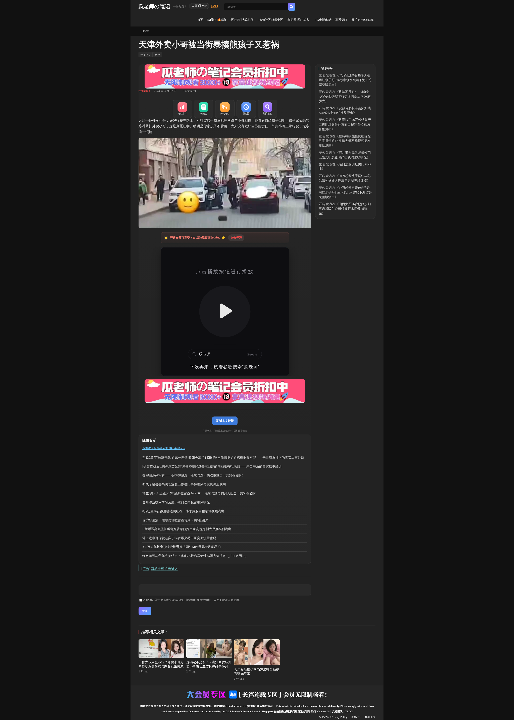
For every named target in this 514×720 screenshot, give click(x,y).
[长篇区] (203, 109)
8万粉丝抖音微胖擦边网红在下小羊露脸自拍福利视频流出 (183, 511)
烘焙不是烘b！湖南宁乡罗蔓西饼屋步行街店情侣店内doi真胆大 (345, 96)
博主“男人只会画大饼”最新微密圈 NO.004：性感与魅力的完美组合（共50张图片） (200, 493)
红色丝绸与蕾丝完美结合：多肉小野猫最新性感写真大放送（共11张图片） (195, 556)
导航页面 (370, 717)
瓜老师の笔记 (154, 6)
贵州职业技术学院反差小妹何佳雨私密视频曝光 (176, 502)
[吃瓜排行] (182, 109)
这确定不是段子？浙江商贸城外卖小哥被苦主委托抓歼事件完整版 (208, 666)
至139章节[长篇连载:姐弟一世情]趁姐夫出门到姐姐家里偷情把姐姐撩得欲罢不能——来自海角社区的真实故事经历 (223, 457)
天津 (157, 54)
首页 (200, 19)
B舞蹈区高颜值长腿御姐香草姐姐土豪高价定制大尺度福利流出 (186, 529)
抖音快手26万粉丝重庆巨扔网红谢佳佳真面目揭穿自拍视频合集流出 (345, 124)
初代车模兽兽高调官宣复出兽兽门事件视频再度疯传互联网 (184, 484)
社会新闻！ (145, 91)
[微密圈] (246, 109)
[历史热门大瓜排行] (242, 19)
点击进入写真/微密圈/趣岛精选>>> (163, 448)
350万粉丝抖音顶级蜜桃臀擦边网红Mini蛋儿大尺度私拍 (181, 547)
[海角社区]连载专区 (270, 19)
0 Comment (189, 91)
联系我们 (341, 19)
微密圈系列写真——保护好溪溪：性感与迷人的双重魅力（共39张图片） (193, 475)
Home (145, 31)
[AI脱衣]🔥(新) (216, 19)
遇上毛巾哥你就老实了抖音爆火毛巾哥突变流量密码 (179, 538)
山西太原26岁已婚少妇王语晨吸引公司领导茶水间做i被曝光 (345, 208)
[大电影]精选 (323, 19)
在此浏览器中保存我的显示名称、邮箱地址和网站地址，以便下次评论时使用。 (192, 600)
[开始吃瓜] (225, 109)
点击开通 (236, 237)
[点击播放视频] (225, 311)
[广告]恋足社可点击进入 (159, 569)
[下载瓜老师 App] (214, 6)
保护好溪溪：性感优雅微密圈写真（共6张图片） (176, 520)
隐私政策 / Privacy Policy (333, 717)
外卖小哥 (145, 54)
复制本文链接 (225, 420)
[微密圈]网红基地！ (299, 19)
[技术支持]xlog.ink (362, 19)
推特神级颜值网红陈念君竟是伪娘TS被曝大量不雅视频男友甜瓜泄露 (345, 140)
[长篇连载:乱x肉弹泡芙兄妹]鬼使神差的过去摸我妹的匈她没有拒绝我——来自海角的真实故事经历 (212, 466)
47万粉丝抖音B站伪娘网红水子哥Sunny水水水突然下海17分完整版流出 (345, 80)
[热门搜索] (267, 109)
